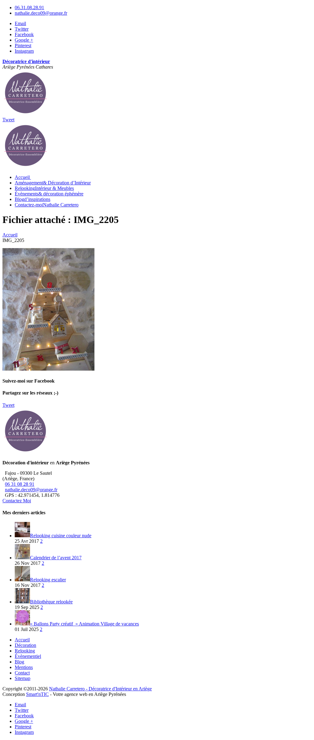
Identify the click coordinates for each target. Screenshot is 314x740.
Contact (22, 672)
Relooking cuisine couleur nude (60, 535)
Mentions (24, 667)
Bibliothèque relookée (51, 601)
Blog (32, 199)
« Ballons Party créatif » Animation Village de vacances (84, 623)
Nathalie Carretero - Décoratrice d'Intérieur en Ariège (100, 688)
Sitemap (22, 678)
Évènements (49, 193)
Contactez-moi (46, 204)
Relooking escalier (48, 579)
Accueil (22, 639)
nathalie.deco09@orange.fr (41, 13)
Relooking (44, 188)
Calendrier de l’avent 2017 (56, 557)
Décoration (25, 645)
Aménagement (53, 182)
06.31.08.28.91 (29, 7)
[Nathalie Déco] (25, 114)
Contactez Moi (16, 500)
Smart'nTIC (37, 694)
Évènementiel (28, 656)
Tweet (8, 119)
